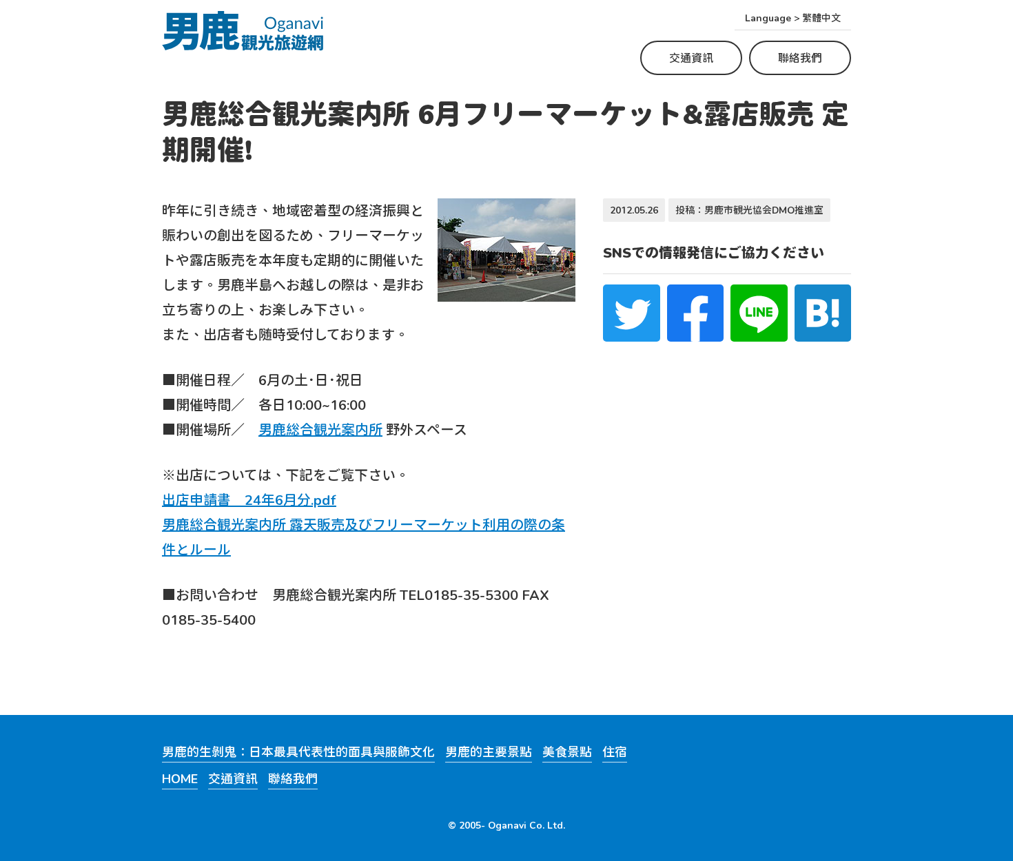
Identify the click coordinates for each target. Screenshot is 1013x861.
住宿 (614, 752)
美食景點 (567, 752)
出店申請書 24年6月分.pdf (249, 500)
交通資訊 (691, 57)
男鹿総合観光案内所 (320, 429)
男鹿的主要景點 (488, 752)
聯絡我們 (800, 57)
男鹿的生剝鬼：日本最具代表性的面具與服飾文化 (298, 752)
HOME (180, 779)
